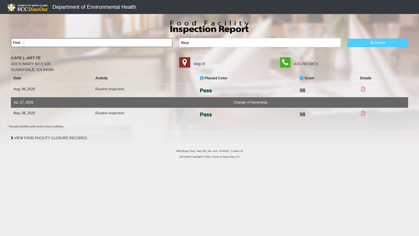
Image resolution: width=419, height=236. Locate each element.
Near (185, 43)
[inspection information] (202, 78)
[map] (184, 64)
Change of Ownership (250, 102)
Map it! (199, 64)
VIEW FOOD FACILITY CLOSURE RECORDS (50, 138)
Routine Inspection (109, 89)
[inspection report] (363, 89)
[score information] (302, 78)
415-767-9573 (306, 64)
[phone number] (285, 64)
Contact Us (237, 151)
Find (16, 43)
